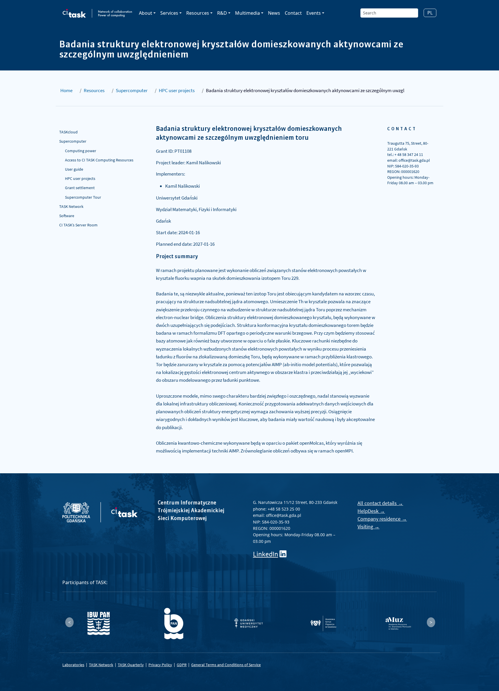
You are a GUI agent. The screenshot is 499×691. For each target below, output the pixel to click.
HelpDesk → (371, 511)
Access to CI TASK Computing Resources (99, 160)
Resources (94, 90)
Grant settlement (80, 187)
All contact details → (380, 503)
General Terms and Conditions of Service (226, 664)
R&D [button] (222, 13)
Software (66, 215)
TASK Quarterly (131, 664)
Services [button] (169, 13)
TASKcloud (68, 132)
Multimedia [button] (247, 13)
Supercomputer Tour (83, 197)
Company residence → (382, 518)
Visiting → (368, 526)
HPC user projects (177, 90)
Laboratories (73, 664)
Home (66, 90)
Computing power (80, 150)
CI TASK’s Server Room (78, 225)
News (274, 13)
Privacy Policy (160, 664)
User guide (74, 169)
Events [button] (313, 13)
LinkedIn (265, 554)
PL (430, 13)
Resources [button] (197, 13)
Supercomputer (132, 90)
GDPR (182, 664)
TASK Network (71, 206)
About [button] (145, 13)
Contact (293, 13)
